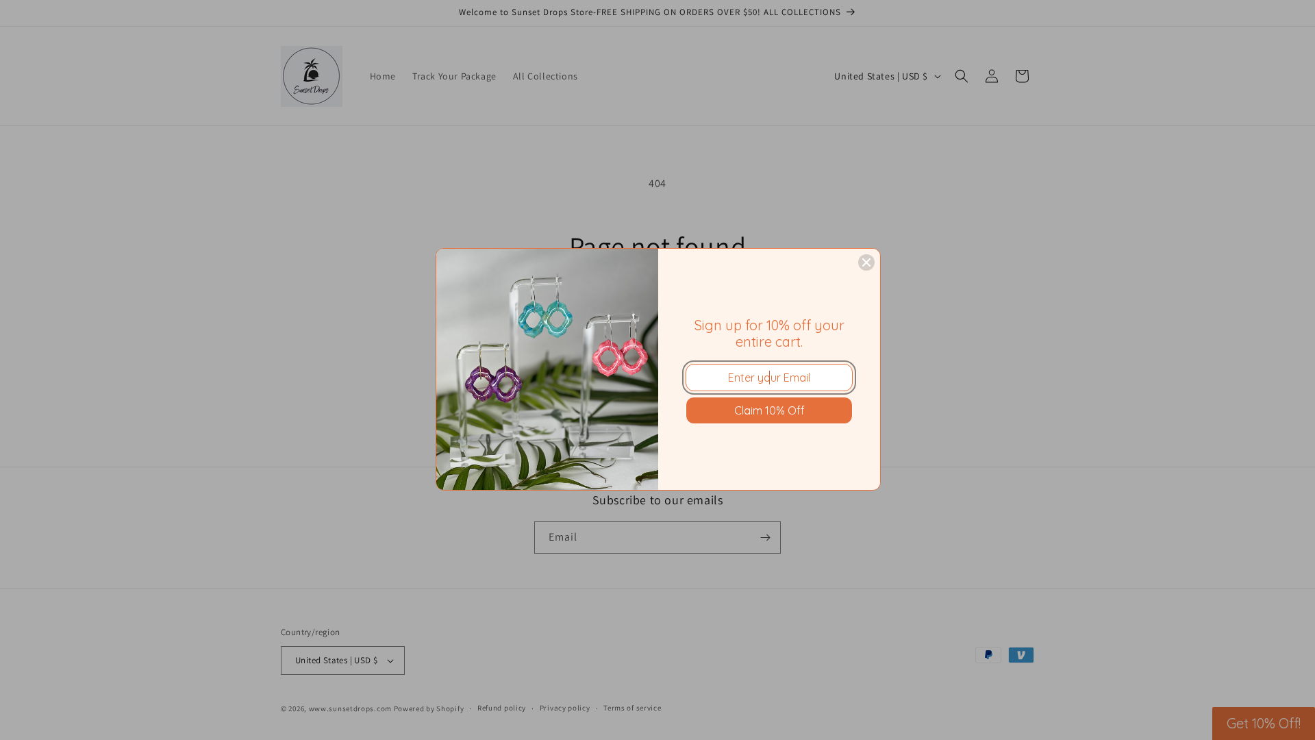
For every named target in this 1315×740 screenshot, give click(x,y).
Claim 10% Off (769, 410)
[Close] (866, 262)
